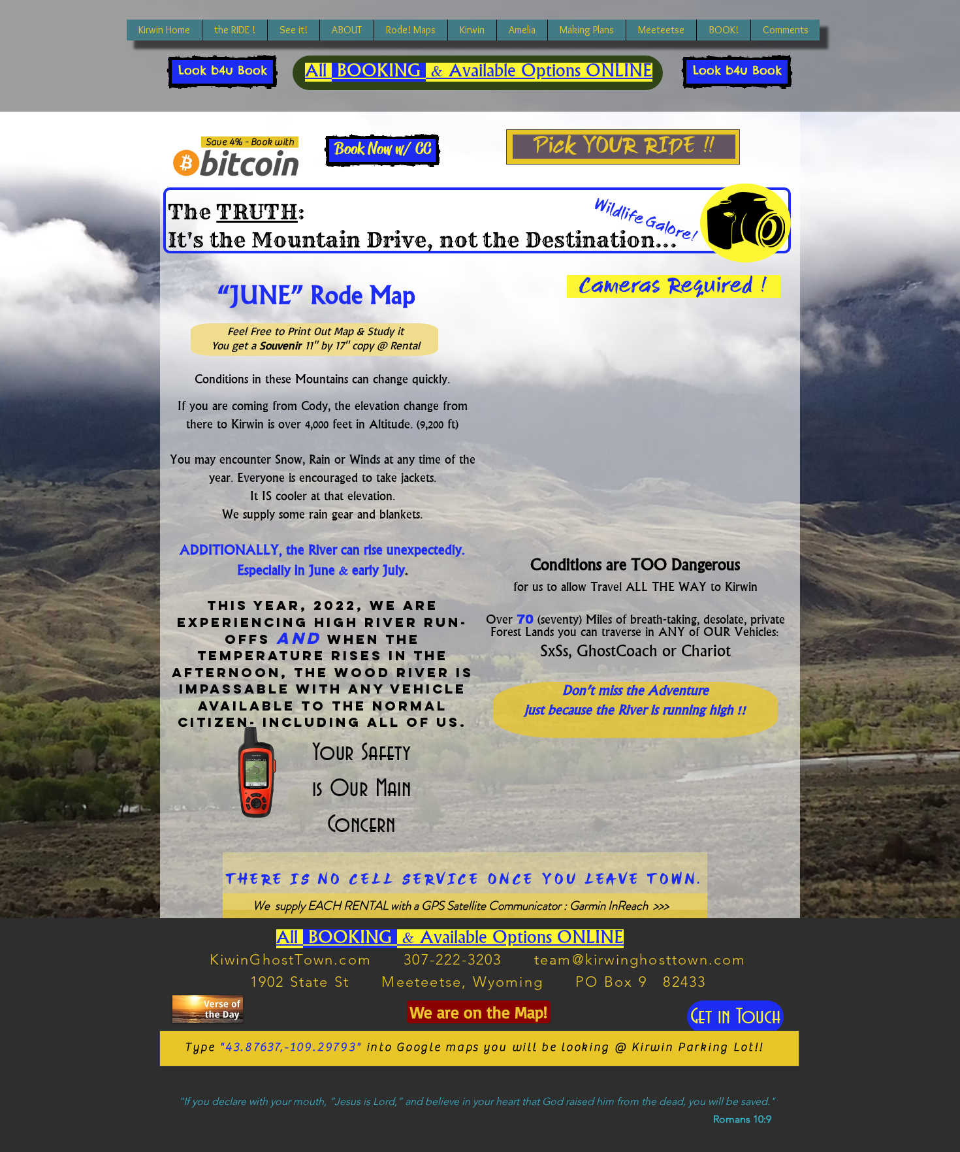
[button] (293, 30)
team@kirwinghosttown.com (640, 959)
